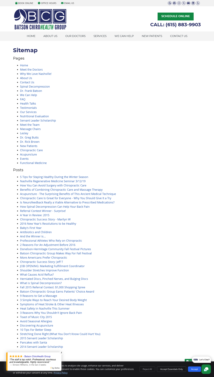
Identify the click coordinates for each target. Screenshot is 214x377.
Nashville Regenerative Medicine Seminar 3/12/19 (53, 181)
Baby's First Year (31, 228)
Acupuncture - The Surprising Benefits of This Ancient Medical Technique (68, 194)
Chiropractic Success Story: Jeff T (41, 262)
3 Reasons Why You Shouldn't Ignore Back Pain (51, 313)
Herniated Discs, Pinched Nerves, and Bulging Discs (54, 279)
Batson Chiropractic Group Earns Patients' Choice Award (57, 291)
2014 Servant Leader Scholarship (41, 347)
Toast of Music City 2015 (36, 317)
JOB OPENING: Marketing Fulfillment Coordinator (52, 266)
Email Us (69, 3)
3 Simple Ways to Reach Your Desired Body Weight (53, 300)
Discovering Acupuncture (36, 325)
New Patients (152, 36)
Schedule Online (175, 16)
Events (24, 159)
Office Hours (48, 3)
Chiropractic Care (31, 150)
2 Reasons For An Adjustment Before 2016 (47, 245)
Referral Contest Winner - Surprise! (43, 211)
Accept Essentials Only (171, 369)
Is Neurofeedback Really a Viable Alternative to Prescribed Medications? (67, 202)
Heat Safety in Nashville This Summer (45, 308)
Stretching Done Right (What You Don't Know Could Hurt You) (60, 334)
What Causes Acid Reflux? (37, 274)
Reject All (147, 369)
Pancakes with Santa (33, 342)
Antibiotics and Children (36, 232)
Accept (194, 369)
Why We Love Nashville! (36, 74)
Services (100, 36)
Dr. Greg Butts (29, 137)
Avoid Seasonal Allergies (36, 321)
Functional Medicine (33, 163)
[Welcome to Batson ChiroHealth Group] (40, 29)
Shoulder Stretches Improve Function (44, 270)
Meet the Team (30, 125)
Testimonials (28, 108)
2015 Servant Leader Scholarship (41, 338)
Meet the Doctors (31, 69)
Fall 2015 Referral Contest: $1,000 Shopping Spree (52, 287)
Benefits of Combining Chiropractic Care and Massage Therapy (61, 189)
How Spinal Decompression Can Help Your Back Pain (55, 206)
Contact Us (178, 36)
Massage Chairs (30, 129)
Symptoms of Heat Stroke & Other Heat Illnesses (52, 304)
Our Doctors (75, 36)
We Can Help (124, 36)
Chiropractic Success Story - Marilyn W (45, 219)
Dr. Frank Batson (31, 91)
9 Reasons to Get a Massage (38, 296)
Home (31, 36)
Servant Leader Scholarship (38, 120)
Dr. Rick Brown (29, 142)
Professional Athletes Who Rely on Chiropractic (51, 240)
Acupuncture (28, 154)
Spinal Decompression (35, 86)
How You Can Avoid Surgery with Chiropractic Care (53, 185)
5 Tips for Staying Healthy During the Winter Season (54, 177)
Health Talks (28, 103)
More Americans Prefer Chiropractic (43, 257)
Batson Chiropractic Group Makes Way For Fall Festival (56, 253)
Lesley (24, 133)
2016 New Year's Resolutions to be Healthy (48, 223)
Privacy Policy (61, 372)
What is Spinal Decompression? (41, 283)
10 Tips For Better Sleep (35, 330)
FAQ (22, 99)
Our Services (28, 112)
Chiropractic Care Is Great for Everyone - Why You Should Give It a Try (65, 198)
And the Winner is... (33, 236)
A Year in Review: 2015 (34, 215)
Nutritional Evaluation (34, 116)
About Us (50, 36)
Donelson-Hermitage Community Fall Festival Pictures (55, 249)
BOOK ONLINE (25, 3)
